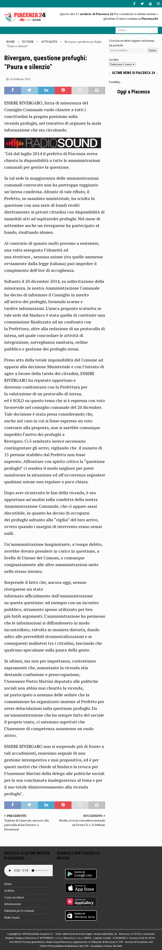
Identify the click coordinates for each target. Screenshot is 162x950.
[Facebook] (134, 3)
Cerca (152, 50)
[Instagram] (158, 3)
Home (8, 884)
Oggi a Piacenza (133, 92)
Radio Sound (11, 917)
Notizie (28, 42)
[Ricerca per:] (137, 30)
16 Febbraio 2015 (20, 79)
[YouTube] (150, 3)
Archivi (113, 59)
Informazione (12, 904)
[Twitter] (142, 3)
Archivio (9, 891)
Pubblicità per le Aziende (19, 911)
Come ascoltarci (14, 897)
